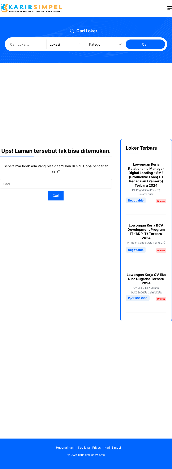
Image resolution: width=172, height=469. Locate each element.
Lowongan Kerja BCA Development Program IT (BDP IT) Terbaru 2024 (146, 231)
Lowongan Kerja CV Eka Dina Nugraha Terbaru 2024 (146, 279)
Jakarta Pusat (146, 194)
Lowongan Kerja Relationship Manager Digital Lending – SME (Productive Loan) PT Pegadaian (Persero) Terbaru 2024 (146, 174)
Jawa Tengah (139, 292)
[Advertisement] (86, 98)
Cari (145, 44)
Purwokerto (155, 292)
